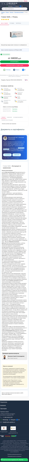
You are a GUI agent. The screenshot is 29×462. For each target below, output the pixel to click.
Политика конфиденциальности (14, 454)
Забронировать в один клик (14, 65)
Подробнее (16, 450)
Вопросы (18, 23)
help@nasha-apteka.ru (9, 422)
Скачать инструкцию (7, 120)
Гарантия (9, 117)
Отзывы (12, 23)
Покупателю (3, 402)
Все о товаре (4, 23)
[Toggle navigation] (2, 4)
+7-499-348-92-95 (11, 3)
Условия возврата (18, 117)
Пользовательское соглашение (14, 456)
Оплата (3, 117)
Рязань (25, 1)
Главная (3, 12)
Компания (3, 405)
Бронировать (14, 61)
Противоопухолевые (18, 12)
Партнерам (3, 408)
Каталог (11, 12)
